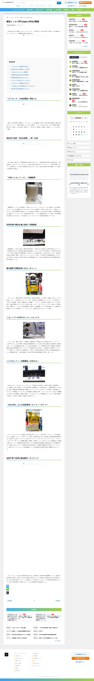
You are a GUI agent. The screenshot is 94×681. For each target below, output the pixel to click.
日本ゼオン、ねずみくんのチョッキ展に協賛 (16, 627)
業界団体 (65, 9)
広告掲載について (36, 658)
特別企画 (79, 9)
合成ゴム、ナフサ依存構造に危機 (79, 72)
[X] (34, 593)
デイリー (74, 57)
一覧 (34, 600)
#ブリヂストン (24, 5)
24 (73, 134)
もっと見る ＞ (58, 640)
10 (73, 129)
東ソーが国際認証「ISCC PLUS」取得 (80, 76)
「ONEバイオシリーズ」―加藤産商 (19, 72)
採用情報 (34, 655)
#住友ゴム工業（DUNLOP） (41, 5)
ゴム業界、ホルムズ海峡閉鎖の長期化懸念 (80, 90)
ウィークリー (84, 57)
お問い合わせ (35, 663)
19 (78, 132)
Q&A (34, 660)
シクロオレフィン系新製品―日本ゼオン (20, 83)
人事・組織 (57, 9)
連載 (72, 9)
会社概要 (34, 653)
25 (76, 134)
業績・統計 (49, 9)
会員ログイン (73, 6)
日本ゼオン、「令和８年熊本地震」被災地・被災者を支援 (46, 627)
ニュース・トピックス (18, 9)
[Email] (34, 590)
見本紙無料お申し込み (72, 2)
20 (81, 132)
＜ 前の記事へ (9, 600)
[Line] (34, 588)
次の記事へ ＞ (59, 600)
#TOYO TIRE (56, 5)
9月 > (86, 118)
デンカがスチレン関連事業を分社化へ (80, 67)
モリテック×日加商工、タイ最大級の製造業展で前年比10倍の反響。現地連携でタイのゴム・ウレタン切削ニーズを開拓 (18, 631)
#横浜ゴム (31, 5)
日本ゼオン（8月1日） (38, 631)
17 (73, 132)
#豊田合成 (50, 5)
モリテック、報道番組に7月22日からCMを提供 (16, 638)
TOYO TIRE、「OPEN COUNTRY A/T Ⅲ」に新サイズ (79, 32)
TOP (7, 17)
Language (83, 6)
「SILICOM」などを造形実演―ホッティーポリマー (23, 86)
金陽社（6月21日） (76, 86)
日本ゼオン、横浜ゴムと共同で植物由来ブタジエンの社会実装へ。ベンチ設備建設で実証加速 (46, 638)
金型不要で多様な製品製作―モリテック (20, 88)
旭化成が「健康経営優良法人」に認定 (80, 81)
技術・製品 (29, 9)
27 (81, 135)
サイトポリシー (36, 665)
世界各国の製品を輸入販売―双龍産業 (20, 74)
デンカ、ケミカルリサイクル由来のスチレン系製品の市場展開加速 (79, 37)
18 (76, 132)
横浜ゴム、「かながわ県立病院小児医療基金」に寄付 (79, 26)
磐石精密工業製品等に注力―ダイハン (20, 77)
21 (84, 132)
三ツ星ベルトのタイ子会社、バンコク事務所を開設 (79, 42)
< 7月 (72, 118)
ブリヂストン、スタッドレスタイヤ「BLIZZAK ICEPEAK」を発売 (80, 106)
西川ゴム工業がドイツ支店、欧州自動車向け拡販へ (79, 21)
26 (78, 134)
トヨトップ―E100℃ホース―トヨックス (20, 80)
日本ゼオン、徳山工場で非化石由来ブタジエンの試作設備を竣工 (18, 634)
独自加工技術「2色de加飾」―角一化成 (20, 69)
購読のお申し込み (86, 2)
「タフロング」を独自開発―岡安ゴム (20, 66)
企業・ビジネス (39, 9)
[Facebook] (34, 586)
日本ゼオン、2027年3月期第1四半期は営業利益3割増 (45, 634)
